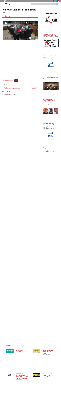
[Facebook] (53, 1)
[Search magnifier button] (57, 4)
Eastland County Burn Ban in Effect (50, 56)
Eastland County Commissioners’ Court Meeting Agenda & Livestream (49, 101)
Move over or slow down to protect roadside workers (48, 375)
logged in (8, 94)
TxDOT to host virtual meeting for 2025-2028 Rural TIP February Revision (22, 376)
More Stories (9, 345)
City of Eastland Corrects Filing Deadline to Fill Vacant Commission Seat (50, 34)
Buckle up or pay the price (21, 351)
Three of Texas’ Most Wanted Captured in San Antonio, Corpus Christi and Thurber (50, 125)
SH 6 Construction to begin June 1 (50, 78)
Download (16, 80)
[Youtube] (58, 1)
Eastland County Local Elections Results (48, 351)
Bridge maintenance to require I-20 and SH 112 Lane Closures (50, 149)
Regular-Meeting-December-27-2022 (8, 80)
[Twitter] (56, 1)
